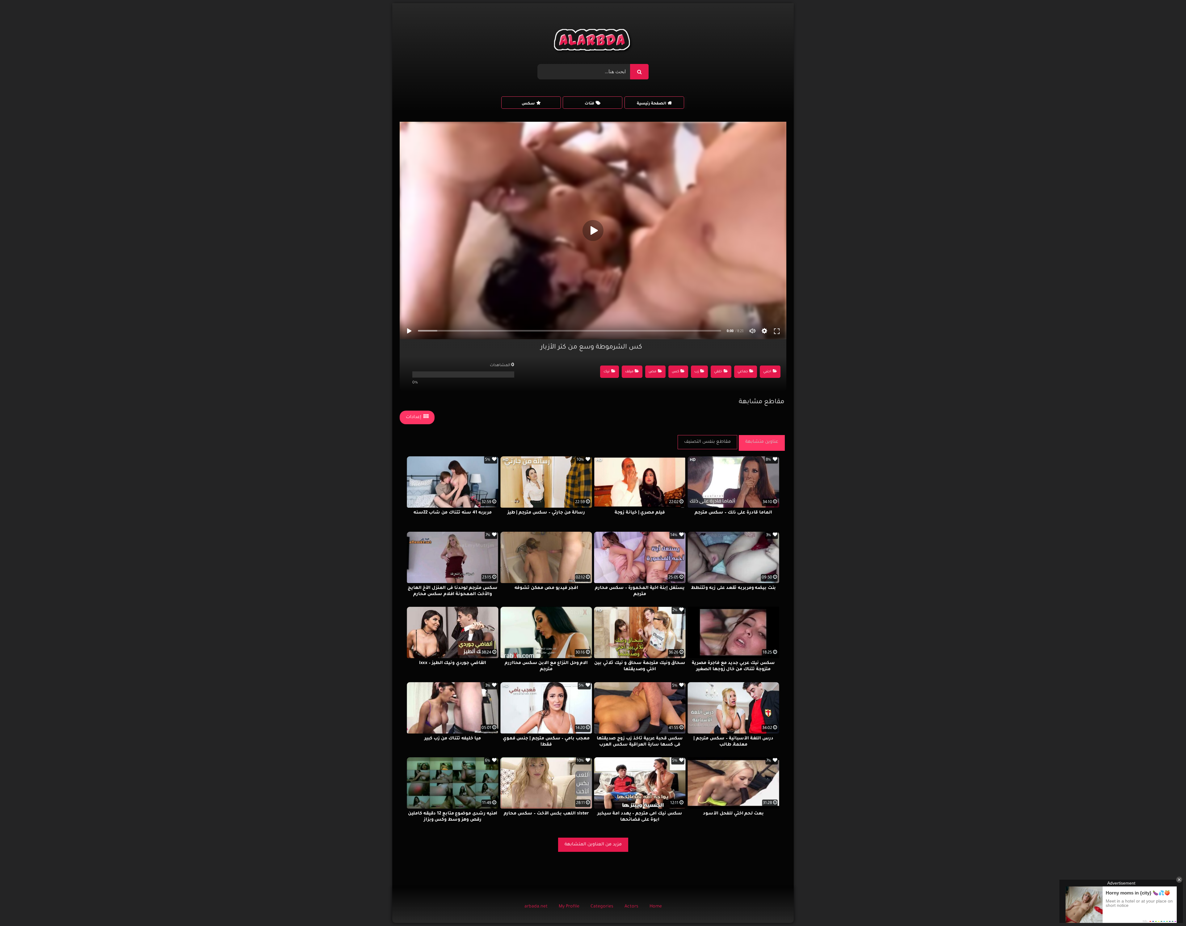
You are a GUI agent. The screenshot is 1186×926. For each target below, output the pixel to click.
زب (696, 372)
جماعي (743, 372)
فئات (589, 104)
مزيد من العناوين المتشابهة (593, 844)
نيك (607, 372)
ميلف (629, 372)
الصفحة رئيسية (651, 104)
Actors (631, 906)
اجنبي (767, 372)
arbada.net (536, 906)
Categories (602, 906)
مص (652, 372)
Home (656, 906)
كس (675, 372)
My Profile (569, 906)
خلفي (718, 372)
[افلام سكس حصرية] (593, 41)
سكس (528, 104)
